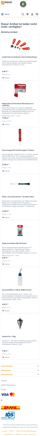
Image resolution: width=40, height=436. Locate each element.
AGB (26, 434)
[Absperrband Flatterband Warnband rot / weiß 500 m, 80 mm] (20, 91)
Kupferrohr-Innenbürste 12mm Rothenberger (19, 57)
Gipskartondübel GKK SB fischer (14, 243)
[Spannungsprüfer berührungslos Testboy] (20, 137)
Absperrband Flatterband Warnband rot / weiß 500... (18, 104)
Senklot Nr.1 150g (9, 336)
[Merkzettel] (27, 14)
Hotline (11, 431)
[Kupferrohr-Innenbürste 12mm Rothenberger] (20, 44)
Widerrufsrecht (8, 434)
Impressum (32, 434)
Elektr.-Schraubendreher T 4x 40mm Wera (18, 197)
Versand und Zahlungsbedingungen (26, 431)
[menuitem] (5, 14)
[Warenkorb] (37, 14)
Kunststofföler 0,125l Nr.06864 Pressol (16, 290)
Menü (7, 14)
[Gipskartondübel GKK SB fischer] (20, 230)
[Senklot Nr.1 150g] (20, 324)
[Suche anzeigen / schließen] (23, 14)
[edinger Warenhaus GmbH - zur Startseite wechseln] (6, 2)
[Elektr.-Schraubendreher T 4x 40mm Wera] (20, 184)
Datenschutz (18, 434)
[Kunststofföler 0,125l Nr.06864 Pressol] (20, 277)
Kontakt (4, 431)
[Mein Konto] (32, 14)
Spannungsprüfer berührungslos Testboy (18, 150)
